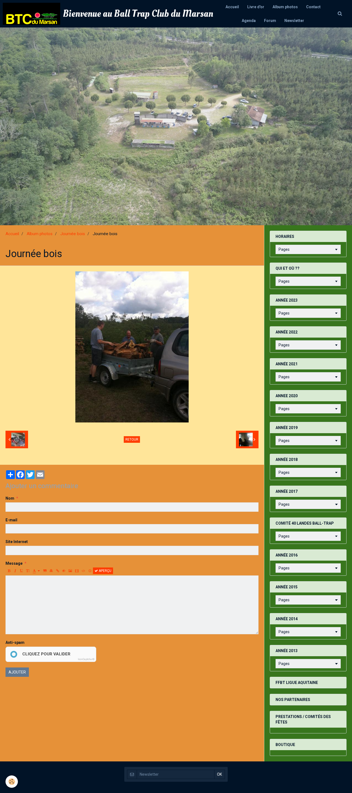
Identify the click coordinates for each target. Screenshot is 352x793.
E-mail (11, 520)
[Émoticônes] (90, 570)
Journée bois (72, 233)
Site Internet (17, 541)
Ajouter (17, 672)
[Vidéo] (76, 570)
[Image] (70, 570)
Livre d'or (255, 7)
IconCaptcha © (86, 659)
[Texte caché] (64, 570)
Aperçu (104, 571)
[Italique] (15, 570)
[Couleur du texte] (36, 570)
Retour (131, 439)
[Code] (83, 570)
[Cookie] (12, 781)
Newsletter (294, 20)
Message (14, 563)
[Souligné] (21, 570)
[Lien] (57, 570)
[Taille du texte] (27, 570)
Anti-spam (15, 642)
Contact (313, 7)
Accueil (232, 7)
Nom (10, 498)
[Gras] (9, 570)
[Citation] (45, 570)
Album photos (285, 7)
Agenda (249, 20)
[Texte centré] (51, 570)
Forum (270, 20)
